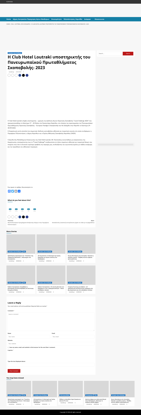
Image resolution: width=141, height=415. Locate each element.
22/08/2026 (18, 292)
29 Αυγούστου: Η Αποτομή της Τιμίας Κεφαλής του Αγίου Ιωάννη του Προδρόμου (49, 257)
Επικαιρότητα (56, 19)
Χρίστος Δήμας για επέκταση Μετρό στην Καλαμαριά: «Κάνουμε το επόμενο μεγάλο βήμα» (95, 400)
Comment (11, 310)
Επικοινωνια (99, 19)
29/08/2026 (48, 261)
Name (9, 333)
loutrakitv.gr (11, 71)
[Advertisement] (70, 37)
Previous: (28, 222)
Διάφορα (87, 19)
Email (53, 333)
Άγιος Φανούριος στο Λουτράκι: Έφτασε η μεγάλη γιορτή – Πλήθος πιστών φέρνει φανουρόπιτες (81, 257)
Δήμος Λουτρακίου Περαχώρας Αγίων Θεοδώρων (31, 19)
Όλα (24, 251)
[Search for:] (110, 53)
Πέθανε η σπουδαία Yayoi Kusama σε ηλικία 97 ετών (70, 399)
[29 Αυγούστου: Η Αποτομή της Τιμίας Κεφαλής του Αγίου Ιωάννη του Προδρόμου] (51, 244)
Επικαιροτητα (89, 395)
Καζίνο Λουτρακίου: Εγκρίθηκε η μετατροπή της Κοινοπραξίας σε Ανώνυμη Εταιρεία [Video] (20, 288)
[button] (134, 19)
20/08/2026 (48, 292)
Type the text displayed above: (16, 361)
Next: (73, 221)
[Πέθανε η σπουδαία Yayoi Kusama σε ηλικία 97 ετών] (70, 389)
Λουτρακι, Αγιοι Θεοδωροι (14, 53)
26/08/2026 (79, 261)
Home (8, 19)
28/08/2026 (96, 404)
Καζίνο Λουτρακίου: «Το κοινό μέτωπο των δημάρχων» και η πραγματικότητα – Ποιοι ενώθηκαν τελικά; (51, 288)
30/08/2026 (18, 261)
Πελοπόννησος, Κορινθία (73, 19)
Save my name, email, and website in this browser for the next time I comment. (32, 347)
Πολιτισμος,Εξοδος (64, 395)
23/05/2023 (18, 71)
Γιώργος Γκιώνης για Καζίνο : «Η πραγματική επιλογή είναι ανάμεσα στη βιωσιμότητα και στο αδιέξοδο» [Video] (80, 288)
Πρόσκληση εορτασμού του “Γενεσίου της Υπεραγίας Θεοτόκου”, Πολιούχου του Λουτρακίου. (20, 257)
